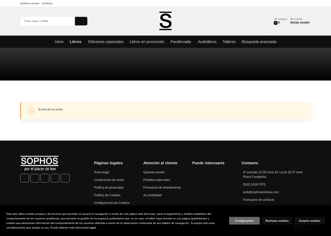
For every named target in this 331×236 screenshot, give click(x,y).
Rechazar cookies (277, 220)
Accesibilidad (152, 195)
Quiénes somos (29, 3)
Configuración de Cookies (111, 202)
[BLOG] (65, 178)
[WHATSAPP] (55, 178)
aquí (93, 227)
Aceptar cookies (309, 220)
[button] (280, 21)
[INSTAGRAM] (45, 178)
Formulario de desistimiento (162, 187)
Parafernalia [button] (180, 42)
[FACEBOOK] (24, 178)
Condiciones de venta (109, 179)
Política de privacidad (108, 187)
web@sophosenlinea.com (261, 192)
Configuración (244, 220)
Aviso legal (101, 172)
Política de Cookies (107, 195)
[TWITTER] (34, 178)
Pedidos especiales (156, 179)
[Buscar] (81, 21)
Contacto (47, 3)
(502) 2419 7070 (254, 184)
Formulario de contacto (258, 199)
